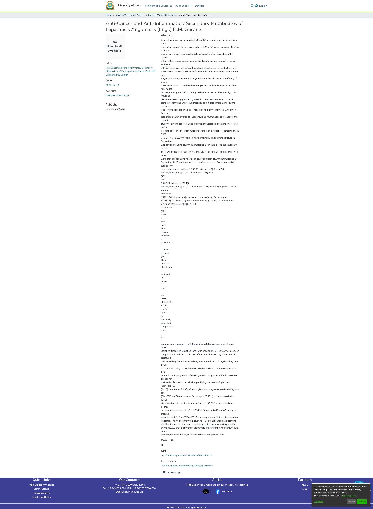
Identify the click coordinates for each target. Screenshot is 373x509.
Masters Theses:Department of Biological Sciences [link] (162, 15)
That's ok (361, 501)
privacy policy (349, 495)
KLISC (305, 484)
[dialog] (341, 495)
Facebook (227, 491)
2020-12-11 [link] (112, 85)
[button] (110, 5)
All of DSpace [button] (182, 5)
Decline (351, 501)
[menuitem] (183, 6)
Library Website (41, 493)
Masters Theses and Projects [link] (130, 15)
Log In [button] (262, 5)
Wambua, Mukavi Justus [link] (118, 95)
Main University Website (41, 484)
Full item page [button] (172, 472)
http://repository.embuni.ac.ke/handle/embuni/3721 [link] (186, 455)
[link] (131, 71)
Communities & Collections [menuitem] (158, 5)
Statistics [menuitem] (199, 5)
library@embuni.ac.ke (132, 491)
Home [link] (109, 15)
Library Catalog (41, 489)
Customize (318, 501)
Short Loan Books (41, 497)
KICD (305, 489)
